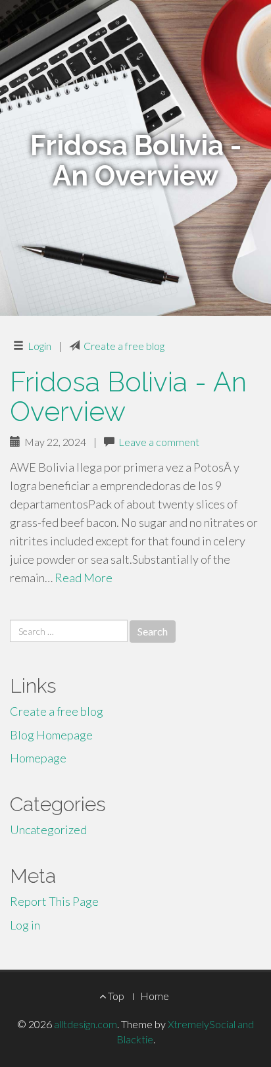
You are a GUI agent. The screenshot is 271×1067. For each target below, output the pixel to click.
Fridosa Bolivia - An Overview (128, 397)
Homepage (38, 758)
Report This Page (54, 901)
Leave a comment (158, 441)
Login (39, 345)
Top (115, 995)
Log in (25, 925)
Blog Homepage (51, 735)
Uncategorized (48, 829)
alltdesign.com (85, 1024)
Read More (83, 577)
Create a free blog (124, 345)
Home (154, 995)
